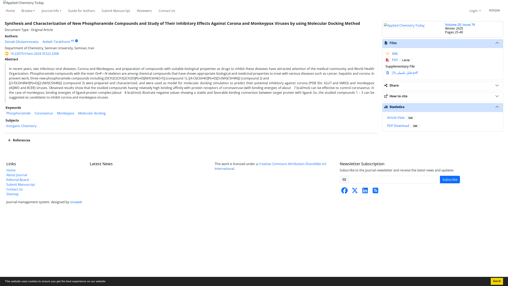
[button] (107, 281)
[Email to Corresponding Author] (72, 41)
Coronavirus (44, 113)
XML (394, 53)
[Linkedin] (365, 191)
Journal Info (50, 11)
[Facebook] (344, 191)
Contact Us (167, 11)
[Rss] (375, 191)
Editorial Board (17, 180)
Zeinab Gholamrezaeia (21, 42)
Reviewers (144, 11)
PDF (400, 60)
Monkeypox (65, 113)
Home (10, 11)
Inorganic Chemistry (21, 126)
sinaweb (76, 202)
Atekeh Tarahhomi (56, 42)
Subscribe (450, 179)
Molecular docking (92, 113)
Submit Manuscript (116, 11)
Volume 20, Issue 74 (460, 24)
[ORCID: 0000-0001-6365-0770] (76, 41)
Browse (27, 11)
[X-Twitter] (355, 191)
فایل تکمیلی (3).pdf (404, 73)
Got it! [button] (497, 281)
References (21, 140)
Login (474, 11)
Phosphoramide (18, 113)
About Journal (16, 175)
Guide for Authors (81, 11)
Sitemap (12, 194)
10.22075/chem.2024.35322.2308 (34, 53)
